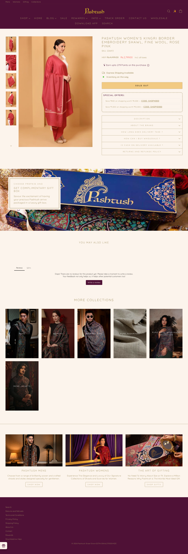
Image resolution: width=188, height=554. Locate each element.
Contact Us (138, 18)
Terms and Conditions (15, 515)
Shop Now (34, 484)
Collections (36, 2)
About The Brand (142, 125)
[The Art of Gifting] (154, 450)
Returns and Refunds (14, 511)
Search (107, 23)
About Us (9, 527)
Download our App (14, 539)
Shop (24, 18)
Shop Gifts (154, 484)
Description (142, 119)
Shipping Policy (12, 523)
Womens (16, 2)
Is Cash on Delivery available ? (142, 145)
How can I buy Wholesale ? (142, 139)
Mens (8, 2)
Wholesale (159, 18)
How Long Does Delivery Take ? (142, 132)
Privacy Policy (12, 519)
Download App (86, 23)
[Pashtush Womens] (94, 450)
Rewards (78, 18)
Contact (9, 531)
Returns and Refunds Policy (142, 152)
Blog (51, 18)
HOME (38, 18)
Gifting (26, 2)
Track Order (115, 18)
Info (95, 18)
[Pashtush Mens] (34, 450)
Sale (63, 18)
